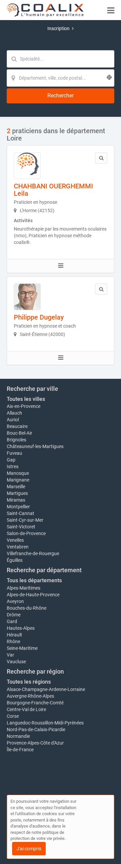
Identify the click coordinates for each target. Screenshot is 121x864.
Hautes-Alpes (21, 628)
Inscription (58, 28)
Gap (11, 459)
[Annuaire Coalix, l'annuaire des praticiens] (45, 10)
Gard (12, 621)
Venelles (15, 540)
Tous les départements (34, 580)
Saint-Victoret (21, 526)
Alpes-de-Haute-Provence (33, 594)
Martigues (17, 493)
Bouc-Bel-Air (19, 433)
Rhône (13, 641)
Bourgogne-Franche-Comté (35, 702)
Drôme (14, 614)
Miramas (16, 500)
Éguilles (15, 560)
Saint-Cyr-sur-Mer (25, 520)
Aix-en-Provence (23, 406)
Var (10, 655)
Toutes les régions (29, 682)
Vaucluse (16, 661)
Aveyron (15, 601)
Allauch (14, 413)
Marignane (18, 480)
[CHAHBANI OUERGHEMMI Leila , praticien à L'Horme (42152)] (27, 166)
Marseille (16, 486)
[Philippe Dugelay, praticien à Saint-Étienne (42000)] (27, 297)
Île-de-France (20, 749)
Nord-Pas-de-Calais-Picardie (36, 729)
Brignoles (16, 439)
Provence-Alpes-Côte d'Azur (35, 743)
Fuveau (14, 453)
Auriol (13, 419)
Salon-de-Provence (26, 533)
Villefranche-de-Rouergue (33, 553)
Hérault (14, 634)
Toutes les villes (26, 399)
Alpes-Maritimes (23, 588)
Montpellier (18, 506)
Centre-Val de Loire (26, 709)
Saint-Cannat (20, 513)
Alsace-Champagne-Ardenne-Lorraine (46, 689)
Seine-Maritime (22, 648)
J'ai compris (28, 848)
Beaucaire (17, 426)
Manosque (18, 473)
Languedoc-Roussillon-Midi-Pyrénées (45, 722)
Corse (13, 716)
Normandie (18, 736)
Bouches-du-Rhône (26, 608)
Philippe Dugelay (39, 317)
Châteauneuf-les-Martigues (35, 446)
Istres (12, 466)
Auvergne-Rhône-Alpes (30, 696)
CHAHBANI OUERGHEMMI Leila (53, 189)
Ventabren (18, 546)
